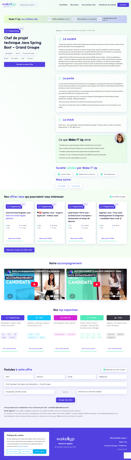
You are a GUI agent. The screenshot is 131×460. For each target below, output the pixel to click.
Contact (123, 5)
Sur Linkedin (62, 186)
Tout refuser (26, 451)
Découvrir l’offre (14, 238)
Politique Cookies (23, 446)
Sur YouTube (75, 186)
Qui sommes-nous (89, 5)
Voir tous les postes (9, 348)
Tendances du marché (107, 5)
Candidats (63, 5)
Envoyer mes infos (65, 400)
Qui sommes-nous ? (118, 438)
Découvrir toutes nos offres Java (19, 250)
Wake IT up (59, 30)
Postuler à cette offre (24, 64)
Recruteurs (75, 5)
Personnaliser (13, 451)
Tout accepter (39, 451)
